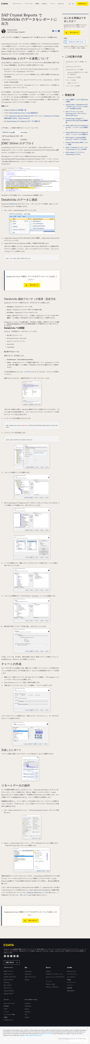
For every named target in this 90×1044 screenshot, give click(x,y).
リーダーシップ (71, 982)
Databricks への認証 (74, 77)
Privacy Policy (47, 1033)
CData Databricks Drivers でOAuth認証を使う (23, 113)
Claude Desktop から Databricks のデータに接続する (23, 121)
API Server (6, 982)
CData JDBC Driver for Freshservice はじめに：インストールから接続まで (77, 127)
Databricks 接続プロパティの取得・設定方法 (77, 73)
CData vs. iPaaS (50, 984)
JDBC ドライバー (8, 974)
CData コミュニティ (9, 1003)
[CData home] (6, 4)
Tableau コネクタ (8, 993)
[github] (14, 956)
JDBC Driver (13, 204)
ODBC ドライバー (9, 971)
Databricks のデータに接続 (74, 70)
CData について (71, 971)
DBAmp (27, 980)
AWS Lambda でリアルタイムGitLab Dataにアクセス (75, 153)
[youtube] (11, 956)
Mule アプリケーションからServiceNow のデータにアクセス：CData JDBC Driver (77, 114)
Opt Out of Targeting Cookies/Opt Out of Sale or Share (72, 1038)
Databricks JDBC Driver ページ (36, 892)
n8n (26, 1014)
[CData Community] (17, 956)
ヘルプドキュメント (30, 372)
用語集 (5, 1017)
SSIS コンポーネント (30, 977)
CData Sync (28, 971)
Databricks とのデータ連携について (76, 63)
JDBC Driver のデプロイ (73, 67)
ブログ (5, 1009)
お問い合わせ (81, 3)
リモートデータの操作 (73, 86)
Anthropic (27, 1003)
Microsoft (27, 1012)
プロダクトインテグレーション (54, 974)
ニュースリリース (72, 974)
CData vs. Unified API (52, 987)
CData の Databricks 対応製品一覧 (15, 110)
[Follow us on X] (56, 31)
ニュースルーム (71, 977)
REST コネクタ (8, 985)
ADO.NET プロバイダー (10, 977)
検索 (73, 3)
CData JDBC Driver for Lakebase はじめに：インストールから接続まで (77, 133)
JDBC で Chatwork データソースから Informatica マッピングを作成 (77, 148)
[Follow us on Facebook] (53, 31)
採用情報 (69, 988)
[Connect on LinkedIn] (59, 31)
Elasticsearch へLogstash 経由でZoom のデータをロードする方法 (76, 138)
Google (27, 1009)
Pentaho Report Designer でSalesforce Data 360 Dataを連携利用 (77, 120)
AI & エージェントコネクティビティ (55, 977)
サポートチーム (24, 895)
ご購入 (69, 3)
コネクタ (48, 971)
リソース (6, 1012)
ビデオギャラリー (9, 1020)
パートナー (49, 981)
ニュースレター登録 (9, 1014)
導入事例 (6, 1006)
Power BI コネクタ (9, 991)
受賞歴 (69, 980)
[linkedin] (5, 956)
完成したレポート (73, 83)
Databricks (28, 1006)
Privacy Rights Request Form (33, 1035)
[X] (8, 956)
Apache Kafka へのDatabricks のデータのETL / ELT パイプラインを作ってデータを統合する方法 (77, 107)
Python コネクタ (8, 980)
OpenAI (27, 1017)
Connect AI (28, 974)
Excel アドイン (8, 988)
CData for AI (61, 3)
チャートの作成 (71, 80)
